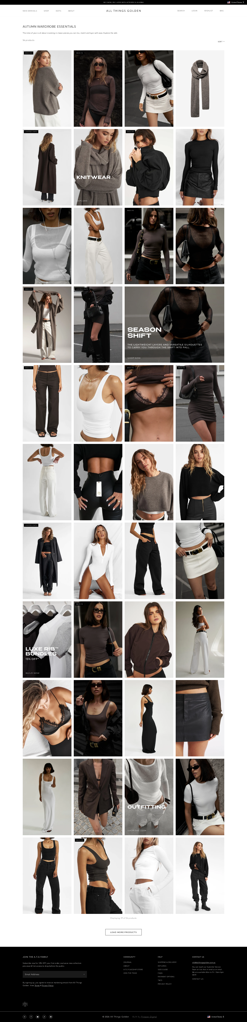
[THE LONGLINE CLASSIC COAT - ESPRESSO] (47, 167)
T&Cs (160, 980)
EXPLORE (82, 201)
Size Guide (163, 970)
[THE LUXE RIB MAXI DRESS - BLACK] (149, 718)
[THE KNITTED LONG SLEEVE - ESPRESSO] (98, 88)
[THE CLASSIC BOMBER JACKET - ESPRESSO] (149, 639)
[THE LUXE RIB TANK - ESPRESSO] (98, 876)
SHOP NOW (134, 358)
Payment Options (166, 977)
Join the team (130, 973)
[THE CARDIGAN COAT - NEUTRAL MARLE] (47, 324)
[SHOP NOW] (174, 324)
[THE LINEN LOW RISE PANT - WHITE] (200, 639)
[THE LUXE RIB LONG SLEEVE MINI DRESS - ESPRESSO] (200, 403)
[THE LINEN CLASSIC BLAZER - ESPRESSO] (98, 797)
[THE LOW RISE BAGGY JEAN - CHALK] (98, 246)
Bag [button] (222, 11)
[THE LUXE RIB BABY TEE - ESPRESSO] (98, 639)
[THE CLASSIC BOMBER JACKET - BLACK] (149, 167)
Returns (162, 966)
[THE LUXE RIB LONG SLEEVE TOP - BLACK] (200, 167)
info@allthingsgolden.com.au (203, 962)
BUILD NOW (32, 673)
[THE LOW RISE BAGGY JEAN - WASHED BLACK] (149, 561)
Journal (128, 962)
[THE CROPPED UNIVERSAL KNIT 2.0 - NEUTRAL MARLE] (149, 482)
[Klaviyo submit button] (84, 974)
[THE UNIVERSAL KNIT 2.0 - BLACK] (200, 876)
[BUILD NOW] (47, 639)
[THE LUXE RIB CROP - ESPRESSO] (98, 718)
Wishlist (208, 11)
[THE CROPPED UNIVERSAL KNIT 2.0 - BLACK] (200, 482)
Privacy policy (165, 984)
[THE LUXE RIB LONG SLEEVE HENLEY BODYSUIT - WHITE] (98, 561)
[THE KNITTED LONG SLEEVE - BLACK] (200, 246)
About (127, 966)
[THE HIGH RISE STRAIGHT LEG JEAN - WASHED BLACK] (47, 876)
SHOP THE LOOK (137, 830)
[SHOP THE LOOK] (149, 797)
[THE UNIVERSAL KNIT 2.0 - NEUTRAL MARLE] (47, 88)
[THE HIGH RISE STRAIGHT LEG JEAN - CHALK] (47, 482)
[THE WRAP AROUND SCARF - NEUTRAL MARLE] (200, 88)
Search (181, 11)
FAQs (160, 973)
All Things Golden (119, 1016)
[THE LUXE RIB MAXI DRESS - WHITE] (47, 797)
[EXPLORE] (98, 167)
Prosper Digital (149, 1016)
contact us (197, 979)
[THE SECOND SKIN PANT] (98, 482)
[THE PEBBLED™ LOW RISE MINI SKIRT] (200, 718)
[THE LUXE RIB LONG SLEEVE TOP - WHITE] (149, 88)
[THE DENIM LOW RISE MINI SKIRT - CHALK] (200, 561)
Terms (37, 985)
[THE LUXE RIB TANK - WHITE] (98, 403)
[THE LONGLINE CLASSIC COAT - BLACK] (98, 324)
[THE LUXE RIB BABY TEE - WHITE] (200, 797)
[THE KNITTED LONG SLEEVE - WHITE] (47, 246)
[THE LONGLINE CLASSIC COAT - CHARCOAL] (47, 561)
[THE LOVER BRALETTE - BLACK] (47, 718)
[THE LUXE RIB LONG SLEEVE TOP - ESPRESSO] (149, 246)
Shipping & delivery (167, 962)
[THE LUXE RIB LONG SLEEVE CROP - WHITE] (149, 876)
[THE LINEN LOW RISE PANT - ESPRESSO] (47, 403)
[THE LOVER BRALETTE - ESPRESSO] (149, 403)
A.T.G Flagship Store (133, 970)
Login (194, 11)
